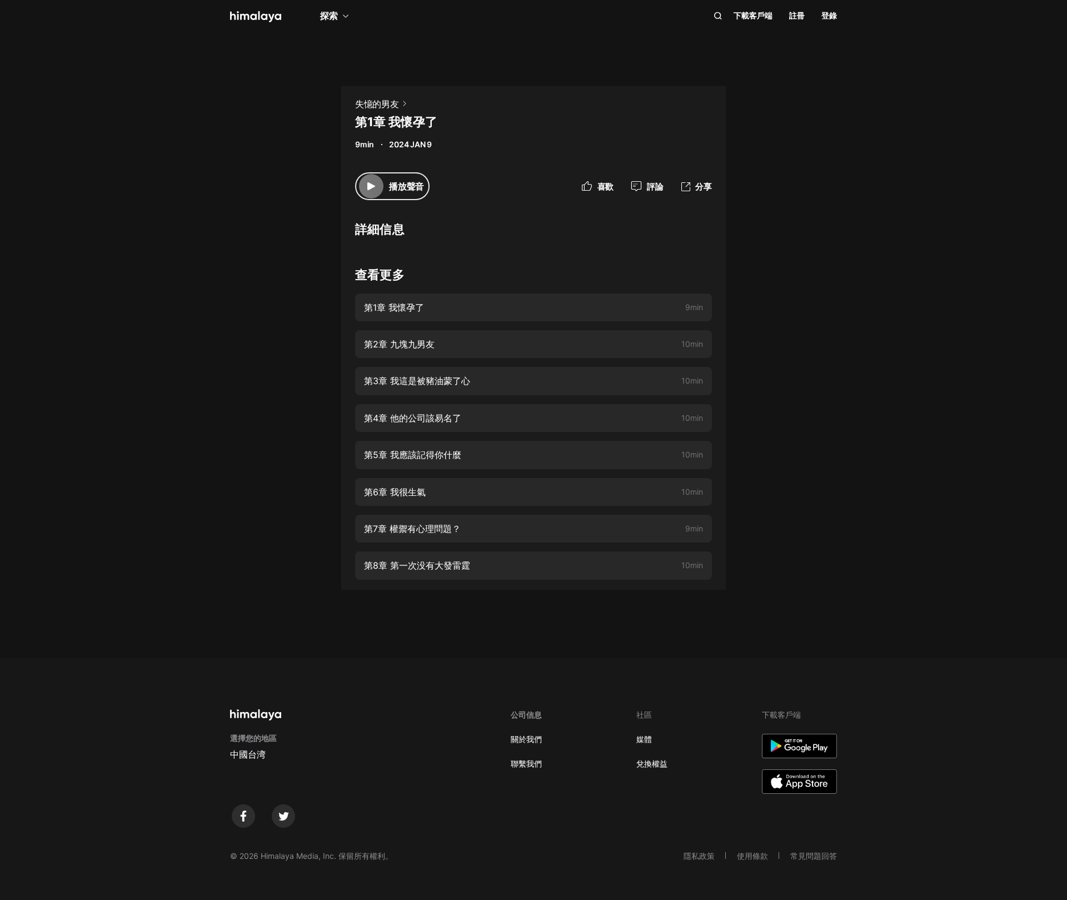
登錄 (829, 15)
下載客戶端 (753, 15)
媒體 (644, 739)
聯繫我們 (526, 763)
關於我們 (526, 739)
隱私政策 (699, 856)
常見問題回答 (813, 856)
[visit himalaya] (255, 16)
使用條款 (752, 856)
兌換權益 (651, 763)
